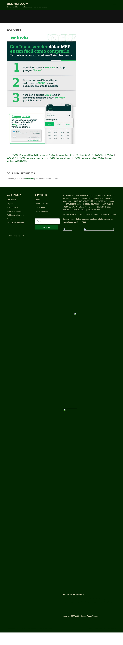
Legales (10, 203)
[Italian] (16, 232)
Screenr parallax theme (95, 629)
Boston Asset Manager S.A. (87, 195)
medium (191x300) (47, 155)
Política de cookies (14, 211)
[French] (10, 232)
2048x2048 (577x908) (16, 158)
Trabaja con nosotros (15, 223)
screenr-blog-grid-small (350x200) (41, 158)
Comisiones (11, 200)
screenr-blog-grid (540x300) (68, 158)
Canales (38, 200)
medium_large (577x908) (67, 155)
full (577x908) (12, 155)
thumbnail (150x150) (29, 155)
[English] (8, 232)
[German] (13, 232)
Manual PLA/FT (13, 207)
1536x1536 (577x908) (104, 155)
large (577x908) (86, 155)
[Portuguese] (18, 232)
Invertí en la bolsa (42, 211)
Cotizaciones (40, 207)
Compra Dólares (41, 203)
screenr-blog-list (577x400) (93, 158)
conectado (29, 178)
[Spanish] (21, 232)
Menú (114, 5)
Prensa (9, 219)
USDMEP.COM (17, 3)
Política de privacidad (15, 215)
